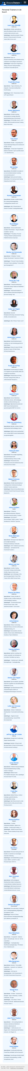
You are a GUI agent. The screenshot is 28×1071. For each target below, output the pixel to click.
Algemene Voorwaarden (16, 1068)
